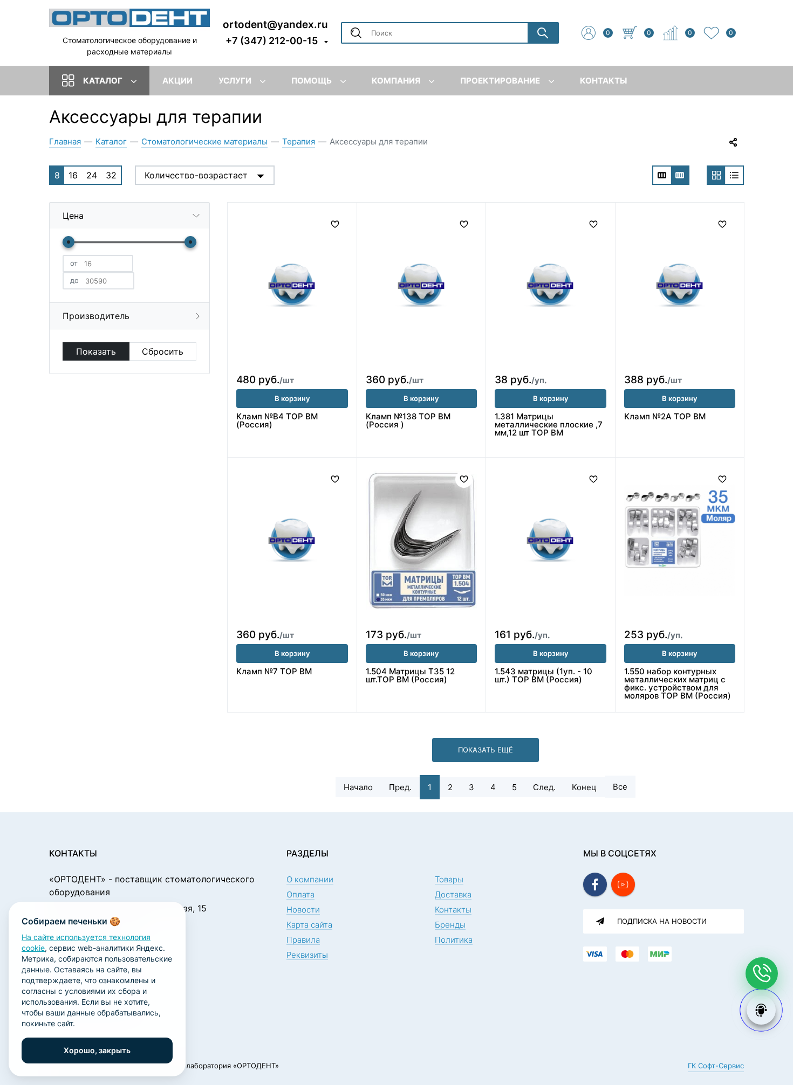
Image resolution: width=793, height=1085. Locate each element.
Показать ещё (485, 749)
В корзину (292, 398)
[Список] (734, 175)
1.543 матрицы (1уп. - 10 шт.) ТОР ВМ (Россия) (543, 675)
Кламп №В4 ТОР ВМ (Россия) (277, 420)
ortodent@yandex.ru (275, 24)
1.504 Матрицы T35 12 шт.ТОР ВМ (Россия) (410, 675)
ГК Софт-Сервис (716, 1065)
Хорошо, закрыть (97, 1050)
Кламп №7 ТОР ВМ (274, 671)
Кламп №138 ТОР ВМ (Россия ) (408, 420)
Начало (358, 787)
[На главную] (129, 17)
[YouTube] (623, 884)
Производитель (96, 315)
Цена (73, 215)
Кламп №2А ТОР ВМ (665, 416)
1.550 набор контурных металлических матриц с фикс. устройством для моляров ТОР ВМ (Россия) (677, 683)
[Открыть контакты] (762, 973)
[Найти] (543, 33)
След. (544, 787)
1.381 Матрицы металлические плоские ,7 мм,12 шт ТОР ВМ (549, 424)
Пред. (400, 787)
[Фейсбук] (595, 884)
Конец (584, 787)
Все (620, 787)
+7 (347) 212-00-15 (271, 40)
